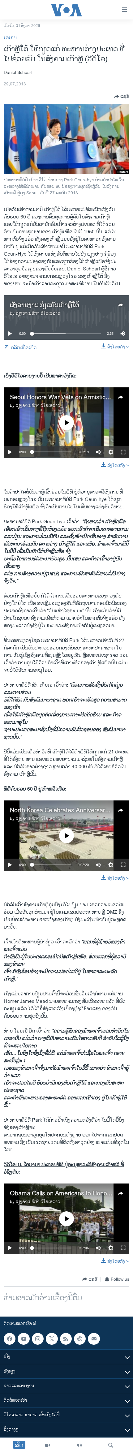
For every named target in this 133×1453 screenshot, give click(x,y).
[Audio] (79, 1445)
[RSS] (66, 1339)
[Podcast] (80, 1339)
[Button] (121, 96)
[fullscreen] (123, 452)
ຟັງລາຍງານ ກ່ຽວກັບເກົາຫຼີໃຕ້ (44, 305)
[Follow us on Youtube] (23, 1339)
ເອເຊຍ (10, 38)
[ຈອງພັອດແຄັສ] (94, 1339)
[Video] (47, 1445)
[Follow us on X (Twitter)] (52, 1339)
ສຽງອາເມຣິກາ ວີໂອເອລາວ (38, 313)
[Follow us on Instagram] (38, 1339)
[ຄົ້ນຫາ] (110, 1445)
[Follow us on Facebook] (9, 1339)
